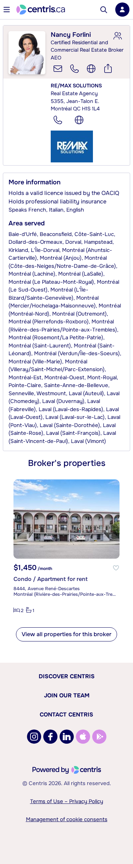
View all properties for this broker (66, 634)
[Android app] (99, 737)
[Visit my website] (91, 69)
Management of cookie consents (66, 819)
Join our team (66, 695)
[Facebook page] (50, 737)
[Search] (104, 10)
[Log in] (122, 9)
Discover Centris (67, 676)
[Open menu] (6, 9)
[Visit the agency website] (79, 120)
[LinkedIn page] (67, 737)
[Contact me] (58, 69)
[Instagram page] (34, 737)
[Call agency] (58, 120)
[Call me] (74, 69)
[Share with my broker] (117, 36)
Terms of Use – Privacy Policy (66, 801)
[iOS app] (83, 737)
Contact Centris (66, 714)
